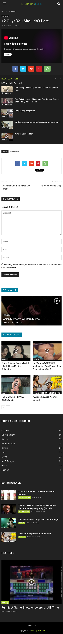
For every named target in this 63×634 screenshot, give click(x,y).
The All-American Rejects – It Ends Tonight (38, 519)
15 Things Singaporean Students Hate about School (37, 122)
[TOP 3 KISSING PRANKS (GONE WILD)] (15, 385)
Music (4, 452)
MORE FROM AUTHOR (11, 83)
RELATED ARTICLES (10, 79)
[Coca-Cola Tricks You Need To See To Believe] (8, 495)
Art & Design (7, 461)
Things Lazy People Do (25, 111)
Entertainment (8, 443)
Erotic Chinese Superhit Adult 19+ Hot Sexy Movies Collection (15, 366)
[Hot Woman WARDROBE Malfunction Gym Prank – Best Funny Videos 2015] (47, 351)
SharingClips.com (38, 630)
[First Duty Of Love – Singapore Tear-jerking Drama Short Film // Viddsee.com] (7, 102)
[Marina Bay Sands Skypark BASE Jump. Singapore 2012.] (7, 90)
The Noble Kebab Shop (51, 185)
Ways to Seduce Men (24, 134)
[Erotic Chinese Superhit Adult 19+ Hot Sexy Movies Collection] (15, 351)
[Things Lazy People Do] (7, 113)
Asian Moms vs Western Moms (21, 319)
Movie (4, 359)
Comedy (5, 16)
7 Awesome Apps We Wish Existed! (34, 533)
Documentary (7, 93)
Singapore (14, 152)
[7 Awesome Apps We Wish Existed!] (47, 385)
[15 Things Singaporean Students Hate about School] (7, 125)
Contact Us (31, 625)
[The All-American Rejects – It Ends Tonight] (8, 523)
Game (4, 465)
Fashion (5, 469)
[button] (59, 4)
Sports (4, 439)
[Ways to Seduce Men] (7, 137)
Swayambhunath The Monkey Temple (15, 187)
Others (4, 448)
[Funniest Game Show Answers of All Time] (31, 582)
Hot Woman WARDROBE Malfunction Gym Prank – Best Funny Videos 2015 (47, 366)
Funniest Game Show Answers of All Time (30, 607)
